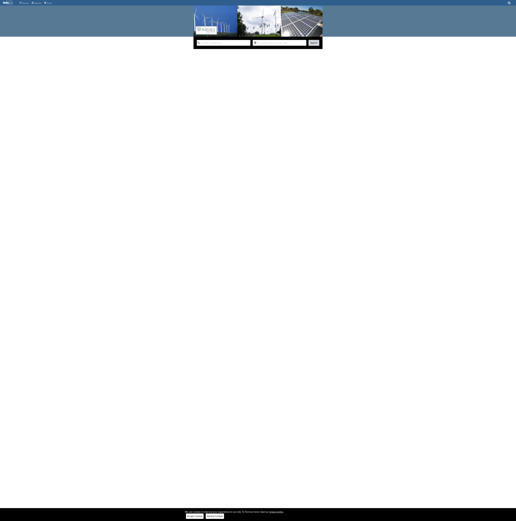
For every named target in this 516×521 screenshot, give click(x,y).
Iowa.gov (9, 3)
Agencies (37, 3)
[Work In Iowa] (258, 21)
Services (25, 3)
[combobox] (223, 43)
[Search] (509, 4)
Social (49, 3)
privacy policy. (276, 511)
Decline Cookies (215, 516)
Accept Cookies (195, 516)
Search (313, 42)
